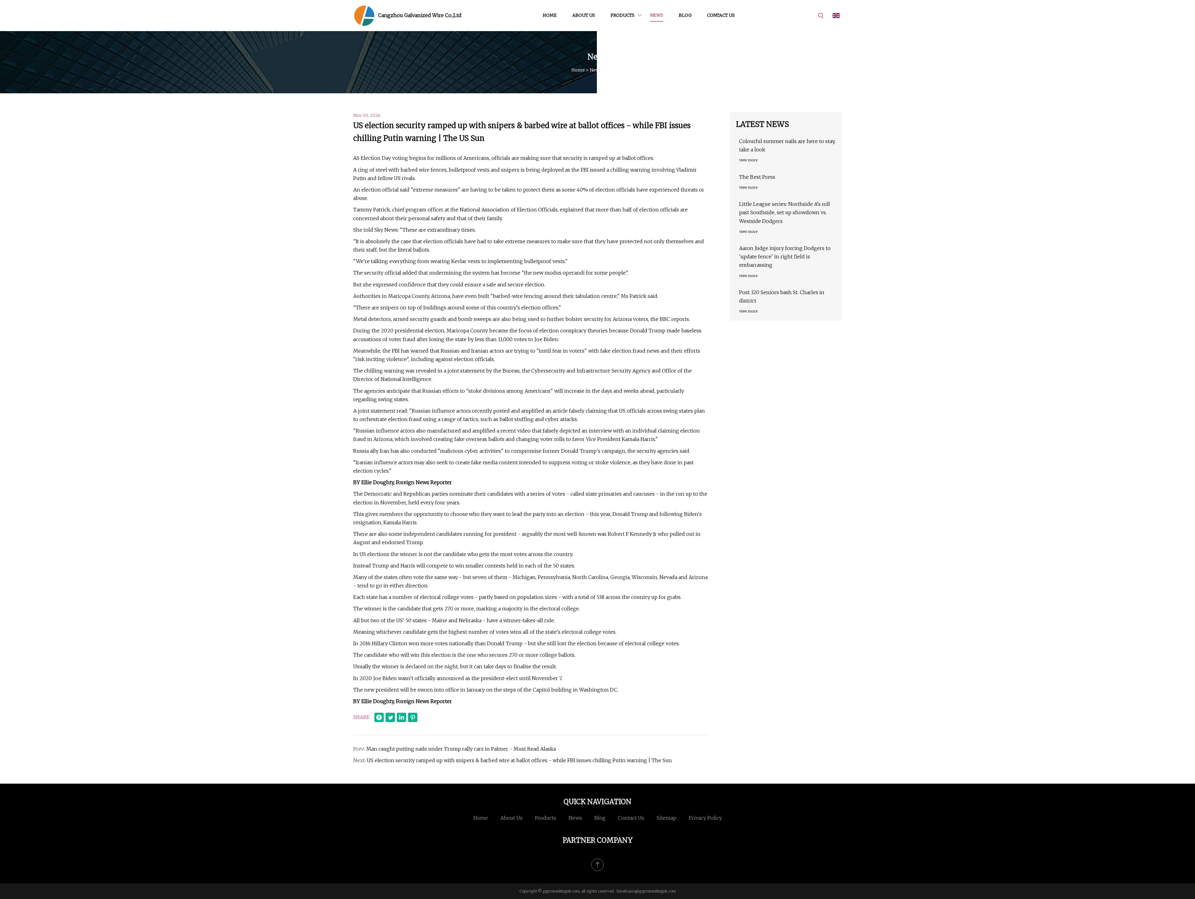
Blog (685, 15)
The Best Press (757, 177)
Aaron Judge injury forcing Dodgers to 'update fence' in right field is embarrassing (785, 256)
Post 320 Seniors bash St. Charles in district (781, 296)
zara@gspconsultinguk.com (651, 891)
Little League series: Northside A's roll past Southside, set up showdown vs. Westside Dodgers (784, 212)
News (656, 15)
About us (583, 15)
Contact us (721, 15)
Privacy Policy (705, 818)
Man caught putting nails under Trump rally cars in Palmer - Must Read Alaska (461, 749)
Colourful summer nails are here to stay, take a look (787, 145)
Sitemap (666, 818)
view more (748, 160)
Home (550, 15)
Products (623, 15)
